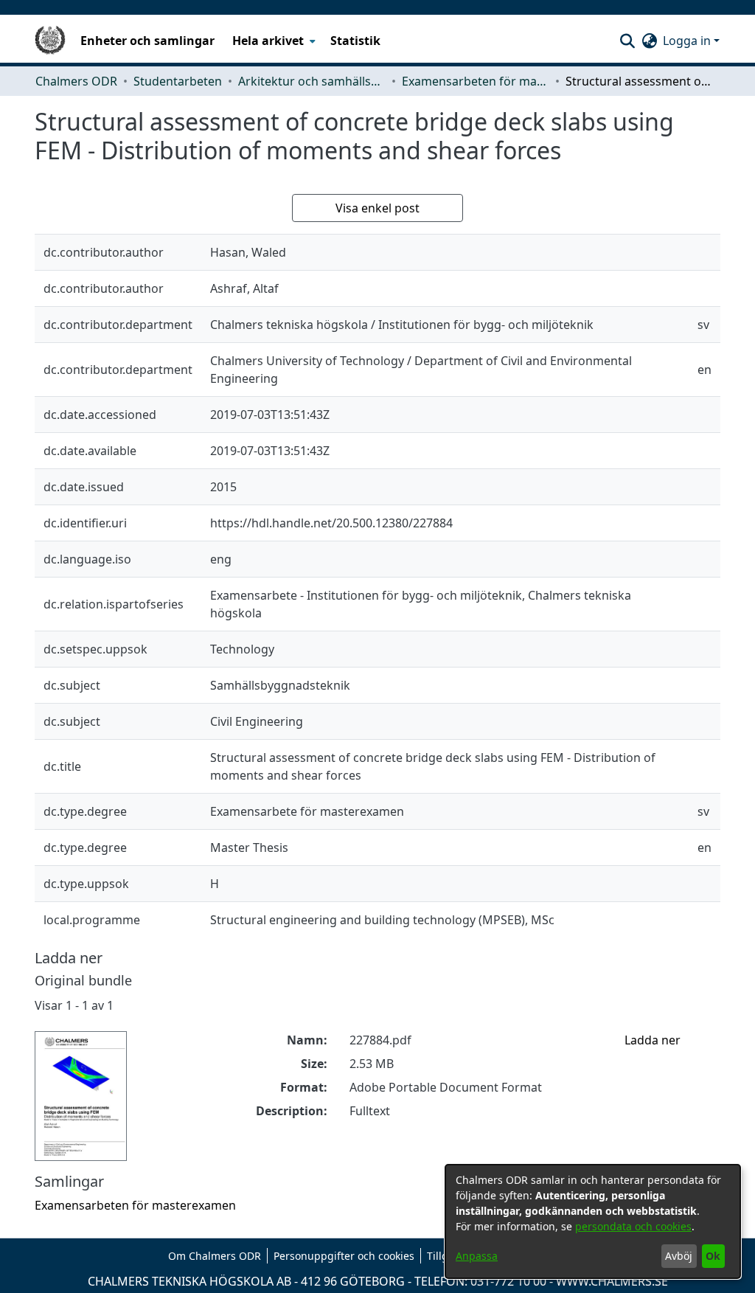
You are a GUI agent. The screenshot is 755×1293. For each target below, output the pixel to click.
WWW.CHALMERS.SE (612, 1281)
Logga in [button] (688, 40)
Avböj (678, 1256)
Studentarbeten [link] (177, 81)
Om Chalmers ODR (214, 1256)
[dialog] (592, 1221)
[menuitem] (272, 40)
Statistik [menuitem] (355, 40)
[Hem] (50, 40)
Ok (713, 1256)
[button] (627, 40)
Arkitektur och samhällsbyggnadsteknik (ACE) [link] (312, 81)
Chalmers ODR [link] (76, 81)
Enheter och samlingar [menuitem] (147, 40)
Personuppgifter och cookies (344, 1256)
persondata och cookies (633, 1226)
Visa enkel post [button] (377, 208)
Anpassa (477, 1256)
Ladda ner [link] (652, 1040)
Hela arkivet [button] (268, 40)
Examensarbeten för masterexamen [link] (475, 81)
